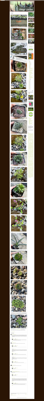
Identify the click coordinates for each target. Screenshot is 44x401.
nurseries (29, 160)
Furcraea (32, 144)
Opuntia (31, 161)
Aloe (30, 133)
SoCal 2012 (31, 170)
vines (31, 175)
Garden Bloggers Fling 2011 (31, 145)
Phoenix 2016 (32, 164)
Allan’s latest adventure (30, 121)
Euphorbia (30, 142)
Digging (29, 122)
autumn (28, 134)
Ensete (30, 141)
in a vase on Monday (31, 152)
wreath (28, 177)
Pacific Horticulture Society (30, 163)
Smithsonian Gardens (29, 170)
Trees (31, 173)
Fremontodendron (30, 144)
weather (32, 175)
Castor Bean (32, 137)
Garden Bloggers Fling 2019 (30, 147)
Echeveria (32, 140)
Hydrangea (29, 152)
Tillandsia (30, 173)
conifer (30, 138)
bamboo (30, 134)
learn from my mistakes (31, 154)
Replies (12, 382)
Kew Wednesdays (31, 153)
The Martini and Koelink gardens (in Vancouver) (31, 76)
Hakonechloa (30, 150)
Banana (31, 134)
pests (30, 164)
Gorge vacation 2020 (31, 149)
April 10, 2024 (18, 371)
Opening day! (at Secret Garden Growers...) (30, 72)
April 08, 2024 (15, 334)
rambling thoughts (31, 167)
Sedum (31, 169)
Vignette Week (30, 175)
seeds (32, 169)
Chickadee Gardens (30, 118)
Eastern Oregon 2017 (30, 140)
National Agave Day (30, 158)
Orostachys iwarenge (31, 162)
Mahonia (30, 155)
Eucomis (28, 142)
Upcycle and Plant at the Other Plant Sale (14, 250)
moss (29, 156)
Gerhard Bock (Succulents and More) (14, 371)
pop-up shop (31, 166)
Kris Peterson (13, 334)
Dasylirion (32, 139)
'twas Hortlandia (30, 74)
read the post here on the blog (18, 329)
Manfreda (32, 155)
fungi (31, 144)
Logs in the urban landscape (31, 73)
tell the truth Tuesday (31, 172)
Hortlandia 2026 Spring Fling (30, 151)
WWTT (29, 177)
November (30, 63)
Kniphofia (28, 154)
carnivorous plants (29, 137)
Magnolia (29, 155)
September (30, 64)
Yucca (30, 177)
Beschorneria (30, 135)
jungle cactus (29, 153)
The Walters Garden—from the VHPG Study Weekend (31, 77)
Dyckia (28, 140)
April (29, 67)
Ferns (32, 143)
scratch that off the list (29, 169)
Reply (12, 347)
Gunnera (28, 150)
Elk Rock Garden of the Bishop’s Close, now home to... (31, 68)
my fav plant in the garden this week (30, 156)
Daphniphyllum (31, 139)
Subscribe (31, 49)
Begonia (28, 135)
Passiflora (29, 164)
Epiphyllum (32, 141)
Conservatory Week (32, 138)
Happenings (32, 150)
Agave (29, 133)
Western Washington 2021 (30, 176)
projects (32, 166)
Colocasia (29, 138)
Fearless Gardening (31, 143)
